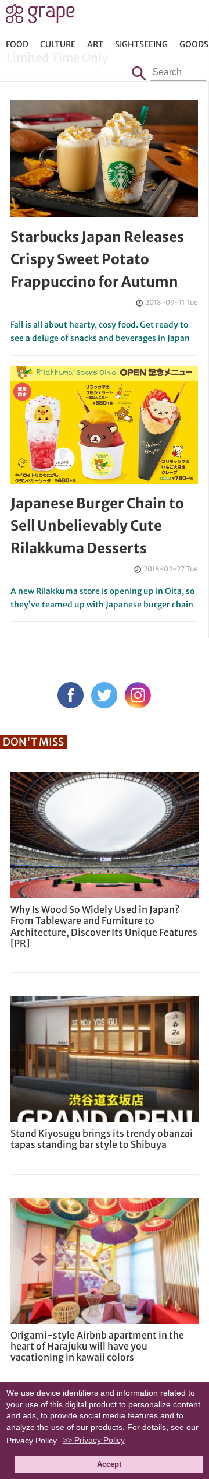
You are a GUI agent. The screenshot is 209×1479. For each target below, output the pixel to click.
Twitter (104, 695)
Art (95, 44)
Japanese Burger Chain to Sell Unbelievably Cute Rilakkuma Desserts (97, 525)
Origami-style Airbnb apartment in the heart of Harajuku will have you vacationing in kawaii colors (97, 1346)
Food (17, 44)
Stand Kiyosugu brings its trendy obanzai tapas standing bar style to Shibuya (101, 1138)
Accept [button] (109, 1464)
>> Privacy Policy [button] (94, 1440)
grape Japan (40, 17)
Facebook (70, 695)
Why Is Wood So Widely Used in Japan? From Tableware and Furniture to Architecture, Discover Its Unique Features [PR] (103, 926)
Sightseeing (141, 44)
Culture (57, 44)
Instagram (138, 695)
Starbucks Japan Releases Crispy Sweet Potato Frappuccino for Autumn (97, 259)
